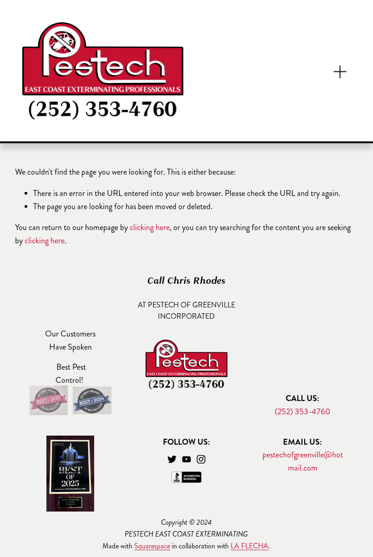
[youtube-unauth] (186, 459)
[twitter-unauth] (171, 459)
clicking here (150, 227)
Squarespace (152, 546)
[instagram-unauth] (201, 459)
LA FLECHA (249, 546)
